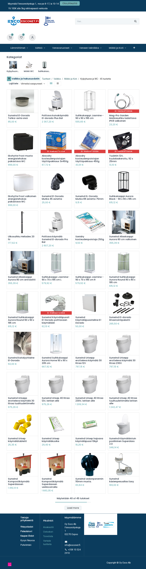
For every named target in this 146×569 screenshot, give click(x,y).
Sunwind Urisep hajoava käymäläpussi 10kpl (89, 440)
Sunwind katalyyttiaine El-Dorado (21, 359)
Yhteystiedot (27, 526)
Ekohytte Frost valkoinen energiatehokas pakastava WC (22, 199)
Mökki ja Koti (70, 78)
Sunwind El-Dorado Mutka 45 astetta (53, 197)
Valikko (57, 78)
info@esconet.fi (72, 545)
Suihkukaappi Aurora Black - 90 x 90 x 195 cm (122, 197)
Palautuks (25, 531)
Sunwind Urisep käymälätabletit (17, 440)
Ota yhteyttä (69, 3)
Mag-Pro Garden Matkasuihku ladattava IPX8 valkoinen (122, 118)
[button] (32, 83)
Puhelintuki (25, 545)
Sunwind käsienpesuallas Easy (121, 480)
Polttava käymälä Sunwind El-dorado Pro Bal (55, 239)
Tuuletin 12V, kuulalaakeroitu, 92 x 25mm (121, 158)
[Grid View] (51, 83)
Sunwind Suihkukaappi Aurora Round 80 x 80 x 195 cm (122, 280)
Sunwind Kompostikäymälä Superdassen (18, 481)
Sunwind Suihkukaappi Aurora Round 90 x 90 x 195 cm (21, 320)
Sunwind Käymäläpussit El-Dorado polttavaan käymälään (55, 320)
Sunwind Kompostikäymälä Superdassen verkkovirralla (52, 482)
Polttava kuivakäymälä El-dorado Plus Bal (55, 117)
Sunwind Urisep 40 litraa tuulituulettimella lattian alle (123, 401)
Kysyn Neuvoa (27, 540)
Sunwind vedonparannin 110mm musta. (89, 480)
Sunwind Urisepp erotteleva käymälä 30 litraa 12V (88, 360)
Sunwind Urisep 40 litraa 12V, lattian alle (56, 399)
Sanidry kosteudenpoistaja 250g (89, 238)
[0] (10, 37)
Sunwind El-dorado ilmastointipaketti (120, 318)
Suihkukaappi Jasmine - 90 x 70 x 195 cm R (89, 278)
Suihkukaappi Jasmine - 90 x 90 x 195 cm (89, 117)
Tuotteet (46, 78)
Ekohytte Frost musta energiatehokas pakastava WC (20, 158)
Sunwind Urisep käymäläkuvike (50, 440)
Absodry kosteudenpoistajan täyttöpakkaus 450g (87, 158)
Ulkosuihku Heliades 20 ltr (21, 238)
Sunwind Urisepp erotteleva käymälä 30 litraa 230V (122, 360)
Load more (73, 508)
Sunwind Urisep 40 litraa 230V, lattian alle (89, 399)
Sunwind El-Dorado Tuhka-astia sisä (19, 117)
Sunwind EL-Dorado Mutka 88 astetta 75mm (89, 197)
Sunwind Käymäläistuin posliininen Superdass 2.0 (122, 441)
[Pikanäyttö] (36, 94)
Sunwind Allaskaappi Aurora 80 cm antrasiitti (22, 278)
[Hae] (135, 21)
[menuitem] (19, 48)
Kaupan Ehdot (27, 536)
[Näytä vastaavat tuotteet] (70, 107)
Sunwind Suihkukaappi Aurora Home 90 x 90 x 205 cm (55, 360)
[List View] (57, 83)
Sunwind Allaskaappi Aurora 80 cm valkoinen (122, 238)
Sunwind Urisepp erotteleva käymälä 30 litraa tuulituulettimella (21, 401)
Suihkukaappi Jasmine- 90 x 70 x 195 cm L (55, 278)
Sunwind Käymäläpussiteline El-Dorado (88, 320)
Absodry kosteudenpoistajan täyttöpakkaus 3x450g (55, 158)
